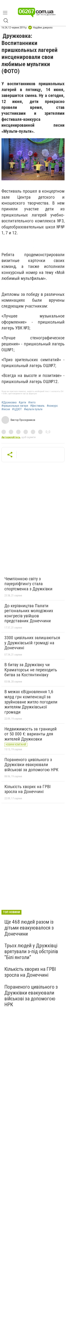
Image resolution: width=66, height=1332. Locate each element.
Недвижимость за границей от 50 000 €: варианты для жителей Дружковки (30, 734)
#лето (32, 402)
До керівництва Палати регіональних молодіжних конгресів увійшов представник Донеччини (28, 613)
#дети (22, 402)
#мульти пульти (33, 409)
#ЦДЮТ (17, 409)
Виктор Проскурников (23, 420)
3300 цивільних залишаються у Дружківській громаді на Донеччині (32, 642)
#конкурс (52, 405)
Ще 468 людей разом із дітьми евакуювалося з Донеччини (29, 928)
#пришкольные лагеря (14, 405)
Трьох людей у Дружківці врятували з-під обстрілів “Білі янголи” (31, 951)
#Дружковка (8, 402)
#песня (5, 409)
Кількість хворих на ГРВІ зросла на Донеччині (27, 789)
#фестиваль (37, 405)
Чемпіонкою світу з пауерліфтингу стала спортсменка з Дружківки (28, 583)
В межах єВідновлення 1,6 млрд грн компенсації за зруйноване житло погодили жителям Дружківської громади (30, 701)
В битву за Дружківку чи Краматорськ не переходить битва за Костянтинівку (30, 669)
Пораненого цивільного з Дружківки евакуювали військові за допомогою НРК (31, 764)
